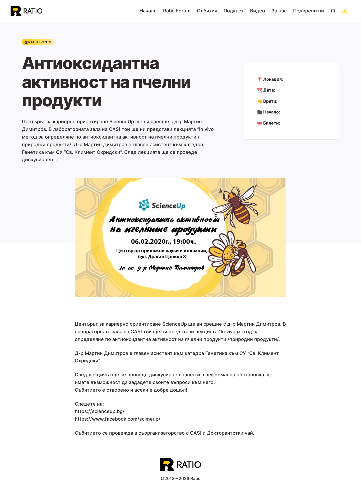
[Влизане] (344, 11)
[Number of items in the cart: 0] (333, 11)
